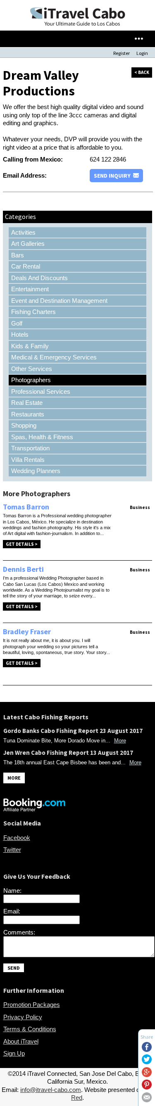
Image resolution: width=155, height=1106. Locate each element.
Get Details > (22, 544)
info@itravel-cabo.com (50, 1089)
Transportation (30, 448)
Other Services (31, 368)
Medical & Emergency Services (54, 357)
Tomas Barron (26, 506)
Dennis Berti (23, 569)
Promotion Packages (31, 1004)
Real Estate (27, 402)
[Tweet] (147, 1062)
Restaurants (27, 414)
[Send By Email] (147, 1100)
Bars (17, 255)
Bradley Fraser (27, 631)
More (120, 740)
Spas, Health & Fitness (42, 436)
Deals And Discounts (39, 277)
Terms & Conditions (29, 1028)
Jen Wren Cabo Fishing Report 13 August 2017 (68, 752)
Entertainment (30, 289)
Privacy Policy (22, 1016)
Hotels (20, 334)
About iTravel (20, 1041)
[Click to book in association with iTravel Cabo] (34, 809)
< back (141, 72)
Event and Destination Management (59, 300)
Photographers (31, 379)
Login (142, 53)
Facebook (16, 837)
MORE (14, 778)
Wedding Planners (35, 470)
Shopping (23, 425)
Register (121, 53)
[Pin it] (147, 1087)
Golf (16, 323)
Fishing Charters (33, 311)
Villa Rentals (28, 459)
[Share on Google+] (147, 1074)
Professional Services (40, 391)
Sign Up (14, 1053)
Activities (23, 232)
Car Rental (25, 266)
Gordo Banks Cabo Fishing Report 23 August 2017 (73, 731)
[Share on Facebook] (147, 1049)
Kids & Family (30, 346)
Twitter (12, 849)
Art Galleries (28, 243)
